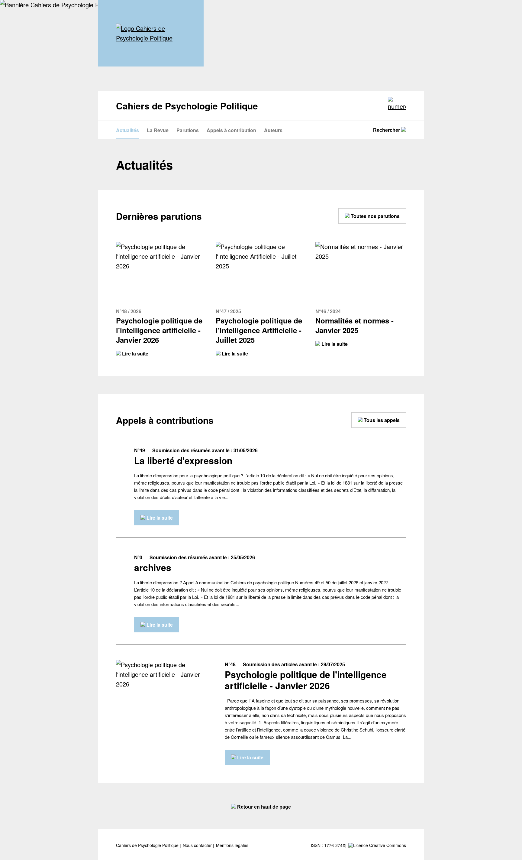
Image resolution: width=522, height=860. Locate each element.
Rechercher (387, 130)
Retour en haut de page (263, 807)
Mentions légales (232, 845)
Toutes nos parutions (375, 216)
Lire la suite (134, 353)
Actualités (127, 130)
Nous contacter (198, 845)
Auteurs (273, 130)
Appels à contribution (231, 130)
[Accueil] (150, 33)
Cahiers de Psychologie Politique (148, 845)
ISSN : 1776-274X (328, 845)
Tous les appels (381, 420)
